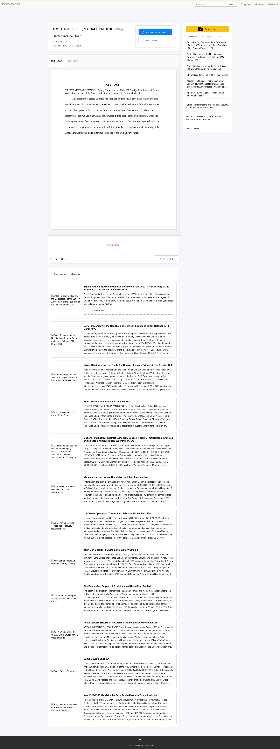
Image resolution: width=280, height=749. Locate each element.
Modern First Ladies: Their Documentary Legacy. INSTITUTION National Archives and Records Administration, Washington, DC (128, 439)
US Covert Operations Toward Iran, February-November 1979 (117, 513)
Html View (56, 60)
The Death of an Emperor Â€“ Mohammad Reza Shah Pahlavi (117, 586)
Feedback (149, 746)
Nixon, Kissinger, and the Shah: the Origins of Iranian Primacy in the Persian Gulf (128, 365)
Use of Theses (192, 128)
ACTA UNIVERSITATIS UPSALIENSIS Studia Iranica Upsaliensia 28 (120, 622)
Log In (261, 4)
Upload (274, 4)
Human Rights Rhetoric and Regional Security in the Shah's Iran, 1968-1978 (207, 106)
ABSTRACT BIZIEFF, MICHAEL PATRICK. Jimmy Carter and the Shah (205, 118)
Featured (193, 36)
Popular (222, 36)
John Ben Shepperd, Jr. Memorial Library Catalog (111, 549)
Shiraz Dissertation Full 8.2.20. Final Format (107, 401)
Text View (73, 60)
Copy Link (167, 259)
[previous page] (51, 258)
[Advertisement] (140, 16)
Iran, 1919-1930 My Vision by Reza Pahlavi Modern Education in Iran (121, 695)
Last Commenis (207, 36)
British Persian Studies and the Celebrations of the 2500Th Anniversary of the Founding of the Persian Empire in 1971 (126, 288)
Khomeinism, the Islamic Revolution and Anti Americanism (116, 477)
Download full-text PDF (155, 32)
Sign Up (247, 4)
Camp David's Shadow (96, 658)
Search (231, 4)
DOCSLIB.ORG (11, 4)
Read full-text (151, 40)
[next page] (66, 258)
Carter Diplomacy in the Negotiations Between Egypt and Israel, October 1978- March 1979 (127, 327)
